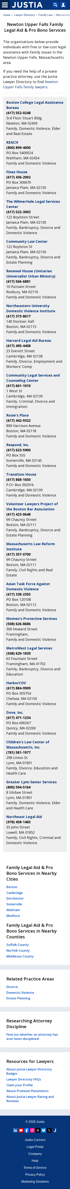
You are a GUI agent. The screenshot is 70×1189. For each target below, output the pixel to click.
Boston (11, 887)
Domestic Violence (20, 992)
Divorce (12, 987)
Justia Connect (35, 1139)
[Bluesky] (43, 1130)
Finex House (16, 172)
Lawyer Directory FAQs (23, 1079)
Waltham (13, 910)
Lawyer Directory (24, 14)
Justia (6, 14)
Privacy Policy (35, 1174)
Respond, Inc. (17, 444)
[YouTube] (21, 1130)
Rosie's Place (17, 415)
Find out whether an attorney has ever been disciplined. (32, 1036)
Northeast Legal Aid (24, 816)
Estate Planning (18, 998)
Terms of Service (35, 1167)
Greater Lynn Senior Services (31, 782)
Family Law (45, 14)
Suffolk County (17, 945)
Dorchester (15, 898)
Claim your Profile (19, 1085)
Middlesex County (20, 956)
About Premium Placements (27, 1091)
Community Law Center (27, 241)
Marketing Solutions (35, 1181)
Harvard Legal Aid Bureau (28, 340)
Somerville (14, 904)
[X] (49, 1130)
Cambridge (14, 893)
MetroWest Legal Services (29, 648)
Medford (13, 916)
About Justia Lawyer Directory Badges (29, 1071)
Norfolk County (18, 950)
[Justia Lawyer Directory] (54, 1130)
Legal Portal (35, 1146)
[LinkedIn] (15, 1130)
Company (35, 1153)
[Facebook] (26, 1130)
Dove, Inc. (14, 712)
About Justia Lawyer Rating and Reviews (30, 1099)
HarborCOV (16, 683)
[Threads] (38, 1130)
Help (35, 1160)
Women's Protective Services (31, 618)
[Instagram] (32, 1130)
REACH (12, 142)
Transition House (21, 474)
